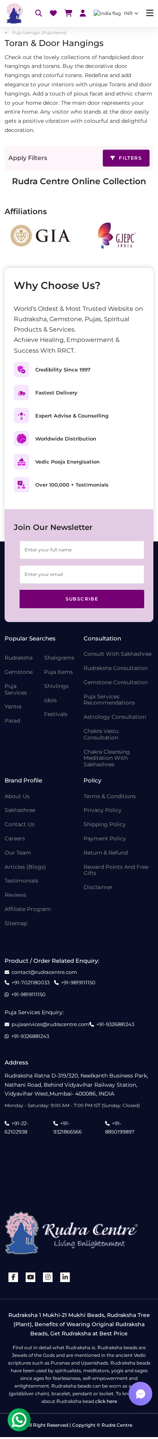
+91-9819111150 (78, 982)
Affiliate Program (28, 909)
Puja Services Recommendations (109, 699)
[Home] (14, 13)
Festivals (55, 714)
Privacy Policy (103, 810)
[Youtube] (30, 1277)
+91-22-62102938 (16, 1127)
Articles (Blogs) (25, 867)
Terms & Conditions (110, 796)
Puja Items (58, 672)
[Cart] (68, 14)
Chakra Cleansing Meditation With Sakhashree (107, 758)
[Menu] (149, 13)
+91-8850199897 (120, 1127)
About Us (17, 796)
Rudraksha (19, 658)
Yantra (13, 706)
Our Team (18, 853)
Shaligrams (59, 658)
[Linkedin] (65, 1277)
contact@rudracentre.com (44, 972)
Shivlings (56, 686)
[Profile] (83, 14)
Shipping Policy (105, 824)
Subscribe (82, 599)
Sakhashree (20, 810)
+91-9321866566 (67, 1127)
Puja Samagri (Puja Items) (39, 32)
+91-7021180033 (30, 982)
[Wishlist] (53, 14)
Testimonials (21, 881)
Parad (12, 721)
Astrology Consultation (115, 717)
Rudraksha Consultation (116, 668)
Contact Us (20, 824)
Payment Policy (105, 838)
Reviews (15, 895)
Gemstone (19, 672)
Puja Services (16, 689)
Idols (50, 700)
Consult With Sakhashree (117, 654)
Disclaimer (98, 887)
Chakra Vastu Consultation (101, 734)
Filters (129, 158)
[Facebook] (13, 1277)
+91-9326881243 (115, 1024)
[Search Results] (38, 14)
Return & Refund (106, 853)
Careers (15, 838)
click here (106, 1401)
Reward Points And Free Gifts (116, 870)
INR (128, 13)
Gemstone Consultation (116, 682)
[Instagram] (48, 1277)
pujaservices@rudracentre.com (50, 1024)
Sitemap (16, 923)
